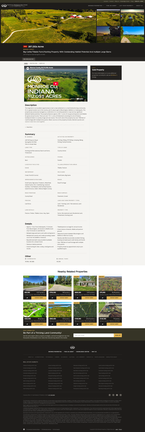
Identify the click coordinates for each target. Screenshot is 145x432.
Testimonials (49, 357)
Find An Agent (69, 351)
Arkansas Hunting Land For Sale (30, 370)
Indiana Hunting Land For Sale (29, 386)
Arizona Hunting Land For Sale (29, 368)
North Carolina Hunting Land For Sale (81, 375)
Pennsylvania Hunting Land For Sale (81, 388)
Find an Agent (111, 5)
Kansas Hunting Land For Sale (54, 365)
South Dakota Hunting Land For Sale (106, 368)
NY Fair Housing (56, 429)
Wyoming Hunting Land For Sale (105, 388)
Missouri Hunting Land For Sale (55, 386)
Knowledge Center (124, 1)
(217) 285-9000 (51, 395)
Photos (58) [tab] (33, 63)
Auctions (106, 1)
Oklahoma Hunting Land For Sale (80, 383)
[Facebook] (109, 395)
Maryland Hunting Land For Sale (55, 375)
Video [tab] (26, 63)
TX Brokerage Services (46, 429)
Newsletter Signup (111, 357)
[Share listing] (27, 298)
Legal (117, 429)
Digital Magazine (99, 357)
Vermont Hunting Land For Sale (105, 378)
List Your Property (126, 5)
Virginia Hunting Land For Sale (105, 381)
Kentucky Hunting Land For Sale (55, 368)
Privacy (120, 429)
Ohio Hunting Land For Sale (79, 381)
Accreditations (39, 357)
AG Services (64, 357)
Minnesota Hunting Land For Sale (55, 381)
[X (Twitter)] (113, 395)
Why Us (117, 1)
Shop (132, 1)
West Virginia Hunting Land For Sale (106, 383)
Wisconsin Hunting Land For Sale (105, 386)
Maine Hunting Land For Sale (54, 373)
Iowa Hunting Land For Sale (29, 388)
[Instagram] (120, 395)
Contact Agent (39, 297)
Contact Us (90, 357)
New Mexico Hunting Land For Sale (80, 370)
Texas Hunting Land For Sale (105, 373)
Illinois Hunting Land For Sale (29, 383)
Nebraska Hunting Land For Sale (80, 365)
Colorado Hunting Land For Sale (30, 373)
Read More (29, 127)
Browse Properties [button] (95, 5)
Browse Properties (55, 351)
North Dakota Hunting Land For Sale (81, 378)
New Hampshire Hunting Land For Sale (81, 368)
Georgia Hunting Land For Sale (29, 378)
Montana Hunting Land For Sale (55, 388)
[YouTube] (117, 395)
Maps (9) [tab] (42, 63)
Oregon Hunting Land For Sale (79, 386)
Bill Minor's (114, 75)
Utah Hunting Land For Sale (104, 375)
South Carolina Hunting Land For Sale (106, 365)
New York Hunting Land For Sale (80, 373)
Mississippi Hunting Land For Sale (55, 383)
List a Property (80, 357)
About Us (139, 5)
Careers (112, 1)
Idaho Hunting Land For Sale (29, 381)
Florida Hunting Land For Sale (29, 375)
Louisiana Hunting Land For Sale (55, 370)
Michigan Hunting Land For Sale (55, 378)
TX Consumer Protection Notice (33, 429)
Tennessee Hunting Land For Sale (106, 370)
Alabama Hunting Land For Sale (30, 365)
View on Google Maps (30, 144)
